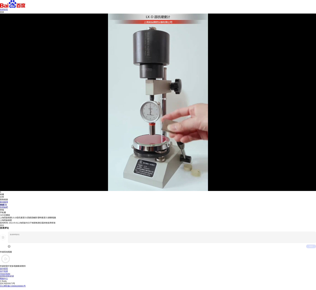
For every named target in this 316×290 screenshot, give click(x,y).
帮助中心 (4, 279)
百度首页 (4, 10)
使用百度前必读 (7, 276)
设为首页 (4, 269)
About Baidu (5, 274)
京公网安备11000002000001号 (13, 286)
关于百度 (4, 271)
